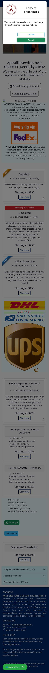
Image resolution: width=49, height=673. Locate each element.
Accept (31, 40)
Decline (31, 34)
